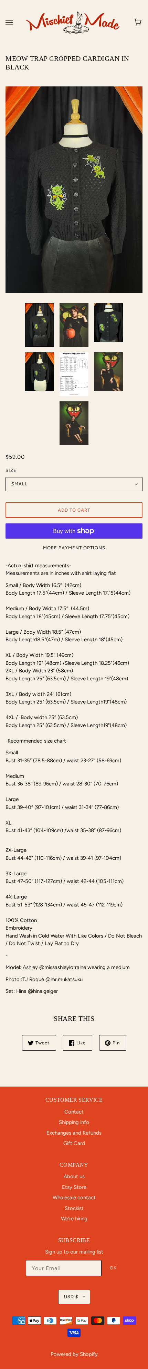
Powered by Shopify (74, 1354)
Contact (74, 1112)
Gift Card (74, 1143)
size (11, 470)
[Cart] (139, 22)
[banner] (72, 22)
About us (74, 1176)
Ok (113, 1267)
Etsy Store (74, 1187)
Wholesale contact (74, 1197)
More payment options (74, 547)
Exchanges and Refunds (74, 1133)
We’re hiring (74, 1219)
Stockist (74, 1208)
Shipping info (74, 1122)
